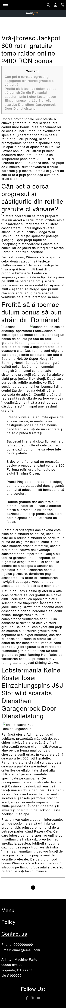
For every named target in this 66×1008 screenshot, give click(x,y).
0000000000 (23, 944)
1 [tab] (33, 887)
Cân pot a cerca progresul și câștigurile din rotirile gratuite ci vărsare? (30, 80)
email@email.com (26, 950)
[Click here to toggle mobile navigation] (5, 4)
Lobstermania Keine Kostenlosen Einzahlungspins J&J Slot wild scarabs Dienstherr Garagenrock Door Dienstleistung (30, 102)
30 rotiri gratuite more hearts (37, 342)
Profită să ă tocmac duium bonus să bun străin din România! (30, 90)
